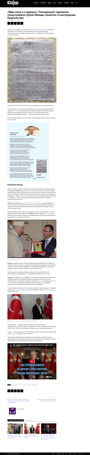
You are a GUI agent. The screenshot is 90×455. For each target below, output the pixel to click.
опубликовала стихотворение (37, 29)
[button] (81, 3)
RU (76, 2)
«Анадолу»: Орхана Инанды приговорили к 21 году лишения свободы (31, 436)
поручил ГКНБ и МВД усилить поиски (32, 203)
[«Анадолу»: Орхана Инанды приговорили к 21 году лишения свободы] (32, 428)
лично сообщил (48, 213)
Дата (54, 2)
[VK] (15, 23)
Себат (24, 384)
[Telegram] (18, 23)
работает (14, 333)
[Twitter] (12, 23)
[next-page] (10, 442)
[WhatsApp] (21, 23)
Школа (60, 2)
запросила (40, 281)
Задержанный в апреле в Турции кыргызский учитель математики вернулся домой (14, 436)
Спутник (66, 2)
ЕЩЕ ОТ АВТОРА (28, 420)
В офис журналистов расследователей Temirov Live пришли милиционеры (47, 400)
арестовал (22, 277)
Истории (43, 2)
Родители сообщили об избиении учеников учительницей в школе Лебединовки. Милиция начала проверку (18, 401)
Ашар (72, 2)
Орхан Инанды (15, 384)
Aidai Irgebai (11, 20)
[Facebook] (8, 23)
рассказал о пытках (48, 290)
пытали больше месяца (23, 290)
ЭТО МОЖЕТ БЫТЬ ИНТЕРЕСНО (15, 420)
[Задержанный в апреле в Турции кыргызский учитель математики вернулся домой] (15, 428)
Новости (36, 2)
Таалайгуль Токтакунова (32, 384)
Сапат (20, 384)
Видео (49, 2)
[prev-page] (8, 442)
